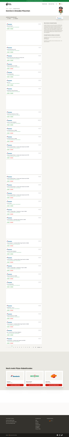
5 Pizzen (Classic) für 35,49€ (12, 65)
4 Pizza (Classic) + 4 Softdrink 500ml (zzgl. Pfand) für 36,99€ (18, 243)
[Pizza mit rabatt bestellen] (8, 4)
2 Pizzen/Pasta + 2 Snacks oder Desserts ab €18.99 (16, 340)
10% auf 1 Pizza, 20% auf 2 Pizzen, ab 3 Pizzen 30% (15, 57)
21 (33, 347)
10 (29, 347)
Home (7, 8)
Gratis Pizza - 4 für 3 (10, 307)
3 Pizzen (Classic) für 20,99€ (12, 275)
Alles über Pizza (51, 3)
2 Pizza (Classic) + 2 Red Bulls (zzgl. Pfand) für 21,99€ (16, 219)
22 (35, 347)
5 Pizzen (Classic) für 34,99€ (12, 315)
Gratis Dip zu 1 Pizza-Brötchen (12, 90)
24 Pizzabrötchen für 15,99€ (12, 130)
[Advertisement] (24, 37)
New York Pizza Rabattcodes (34, 385)
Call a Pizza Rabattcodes (54, 385)
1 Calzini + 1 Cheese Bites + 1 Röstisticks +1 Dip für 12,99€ (17, 211)
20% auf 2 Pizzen (10, 26)
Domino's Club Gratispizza (11, 251)
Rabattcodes (44, 3)
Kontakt (36, 421)
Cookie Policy (37, 424)
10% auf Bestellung (10, 74)
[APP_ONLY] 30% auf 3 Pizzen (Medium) (14, 332)
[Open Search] (56, 4)
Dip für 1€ (8, 82)
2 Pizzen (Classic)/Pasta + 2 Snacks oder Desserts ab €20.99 (18, 146)
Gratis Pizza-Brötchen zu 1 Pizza (12, 113)
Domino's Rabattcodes (15, 385)
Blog (36, 420)
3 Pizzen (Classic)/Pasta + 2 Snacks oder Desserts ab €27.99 (18, 155)
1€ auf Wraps (9, 203)
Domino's (10, 8)
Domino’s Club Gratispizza (11, 122)
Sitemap (37, 423)
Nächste (38, 347)
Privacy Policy (38, 428)
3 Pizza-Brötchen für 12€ (11, 49)
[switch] (7, 18)
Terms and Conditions (37, 427)
